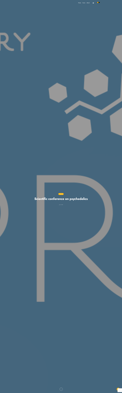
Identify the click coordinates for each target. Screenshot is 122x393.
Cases (83, 2)
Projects (61, 194)
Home (79, 2)
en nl (98, 2)
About (88, 2)
